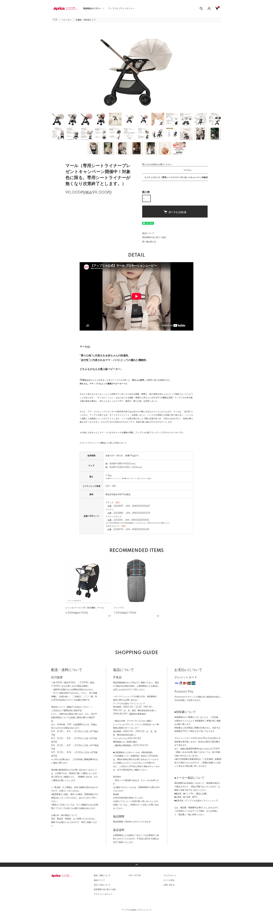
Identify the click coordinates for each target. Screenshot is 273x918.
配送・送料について (102, 876)
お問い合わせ (169, 885)
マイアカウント (170, 876)
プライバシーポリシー (103, 894)
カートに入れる (177, 212)
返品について (148, 233)
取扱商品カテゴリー (92, 8)
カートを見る (169, 880)
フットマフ (119, 608)
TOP (55, 20)
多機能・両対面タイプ (86, 20)
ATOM (137, 876)
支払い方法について (102, 885)
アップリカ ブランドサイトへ (121, 8)
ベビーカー (67, 20)
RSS (131, 876)
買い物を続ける (149, 242)
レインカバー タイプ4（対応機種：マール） (85, 608)
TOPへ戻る (136, 865)
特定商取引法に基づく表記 (154, 237)
